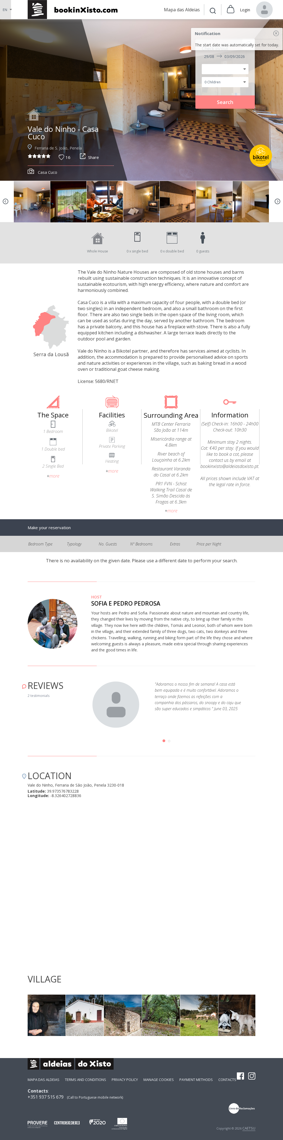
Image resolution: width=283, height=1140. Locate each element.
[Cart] (230, 9)
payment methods (196, 1079)
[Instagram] (251, 1076)
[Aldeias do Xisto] (76, 9)
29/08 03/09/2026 (224, 56)
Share (93, 157)
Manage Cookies (158, 1079)
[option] (141, 100)
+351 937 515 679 (46, 1097)
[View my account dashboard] (264, 9)
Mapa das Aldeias (43, 1079)
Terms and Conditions (85, 1079)
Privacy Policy (125, 1079)
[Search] (213, 11)
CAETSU (248, 1128)
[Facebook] (240, 1076)
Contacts (227, 1079)
